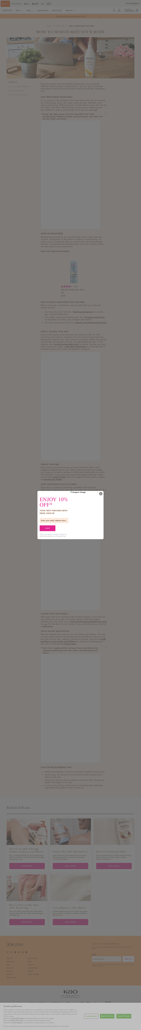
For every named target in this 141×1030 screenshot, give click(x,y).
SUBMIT (47, 528)
